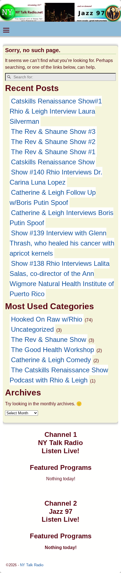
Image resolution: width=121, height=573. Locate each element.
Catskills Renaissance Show (53, 162)
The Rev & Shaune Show (48, 339)
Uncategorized (32, 329)
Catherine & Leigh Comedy (51, 360)
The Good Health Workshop (52, 349)
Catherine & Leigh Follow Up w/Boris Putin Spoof (53, 197)
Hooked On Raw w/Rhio (46, 319)
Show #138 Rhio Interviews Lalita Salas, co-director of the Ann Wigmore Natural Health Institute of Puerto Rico (62, 279)
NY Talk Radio (31, 565)
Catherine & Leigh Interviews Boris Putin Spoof (61, 218)
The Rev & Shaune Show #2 (53, 141)
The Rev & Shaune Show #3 (53, 131)
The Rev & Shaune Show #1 (53, 152)
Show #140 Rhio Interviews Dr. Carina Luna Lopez (56, 177)
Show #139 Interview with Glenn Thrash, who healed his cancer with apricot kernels (62, 243)
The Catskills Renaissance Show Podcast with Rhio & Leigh (59, 375)
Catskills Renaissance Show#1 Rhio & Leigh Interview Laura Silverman (56, 111)
